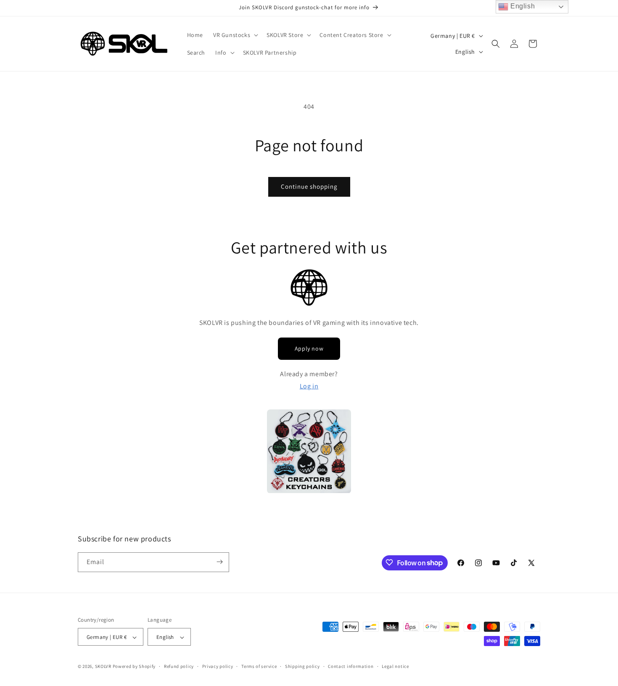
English (521, 6)
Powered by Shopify (134, 667)
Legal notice (395, 666)
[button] (234, 35)
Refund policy (179, 666)
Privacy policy (217, 666)
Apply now (309, 348)
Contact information (350, 666)
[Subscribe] (219, 562)
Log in (309, 386)
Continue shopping (309, 186)
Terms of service (259, 666)
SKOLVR (103, 667)
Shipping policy (302, 666)
